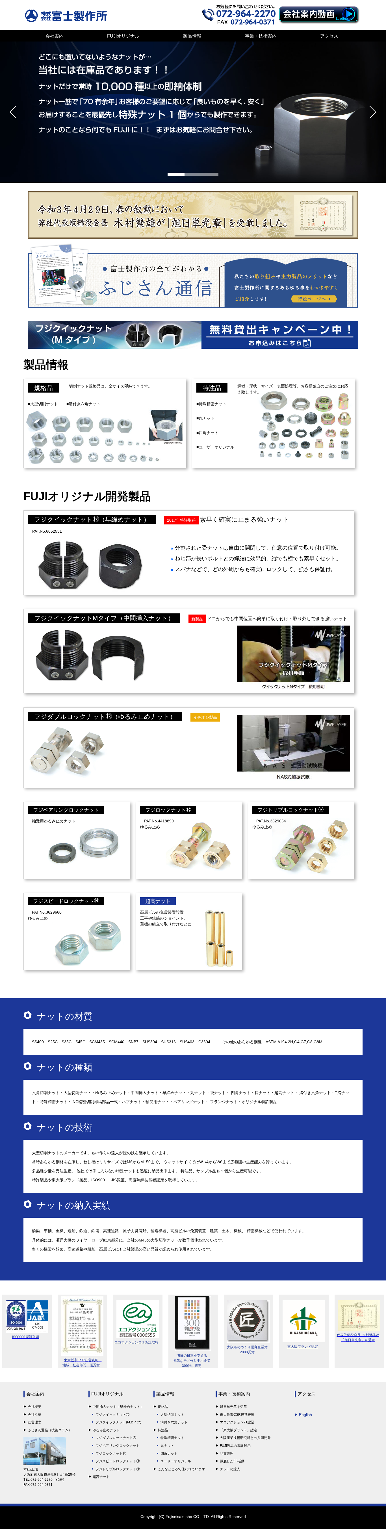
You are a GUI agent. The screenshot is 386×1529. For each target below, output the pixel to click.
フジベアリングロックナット (66, 810)
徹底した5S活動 (232, 1461)
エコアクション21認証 (237, 1422)
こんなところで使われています (181, 1469)
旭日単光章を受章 (233, 1407)
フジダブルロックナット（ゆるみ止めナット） (105, 716)
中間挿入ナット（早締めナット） (118, 1407)
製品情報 (192, 36)
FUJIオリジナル (123, 36)
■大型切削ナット (43, 404)
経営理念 (34, 1422)
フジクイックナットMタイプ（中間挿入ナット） (104, 618)
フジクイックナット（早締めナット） (92, 519)
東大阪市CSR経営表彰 (237, 1415)
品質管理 (226, 1454)
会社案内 (54, 36)
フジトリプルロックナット (287, 810)
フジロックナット (165, 810)
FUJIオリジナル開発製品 (87, 496)
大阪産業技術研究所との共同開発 (245, 1438)
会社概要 (34, 1407)
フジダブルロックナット (114, 1438)
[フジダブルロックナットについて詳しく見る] (193, 156)
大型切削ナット (172, 1415)
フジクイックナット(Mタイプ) (118, 1422)
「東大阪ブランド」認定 (238, 1430)
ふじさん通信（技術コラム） (50, 1430)
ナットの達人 (230, 1469)
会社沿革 (34, 1415)
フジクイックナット (111, 1415)
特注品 (212, 387)
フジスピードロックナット (63, 901)
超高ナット (158, 901)
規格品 (43, 387)
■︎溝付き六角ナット (83, 404)
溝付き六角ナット (174, 1422)
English (305, 1414)
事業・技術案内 (261, 36)
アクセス (329, 36)
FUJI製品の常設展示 (235, 1446)
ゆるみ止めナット (106, 1430)
